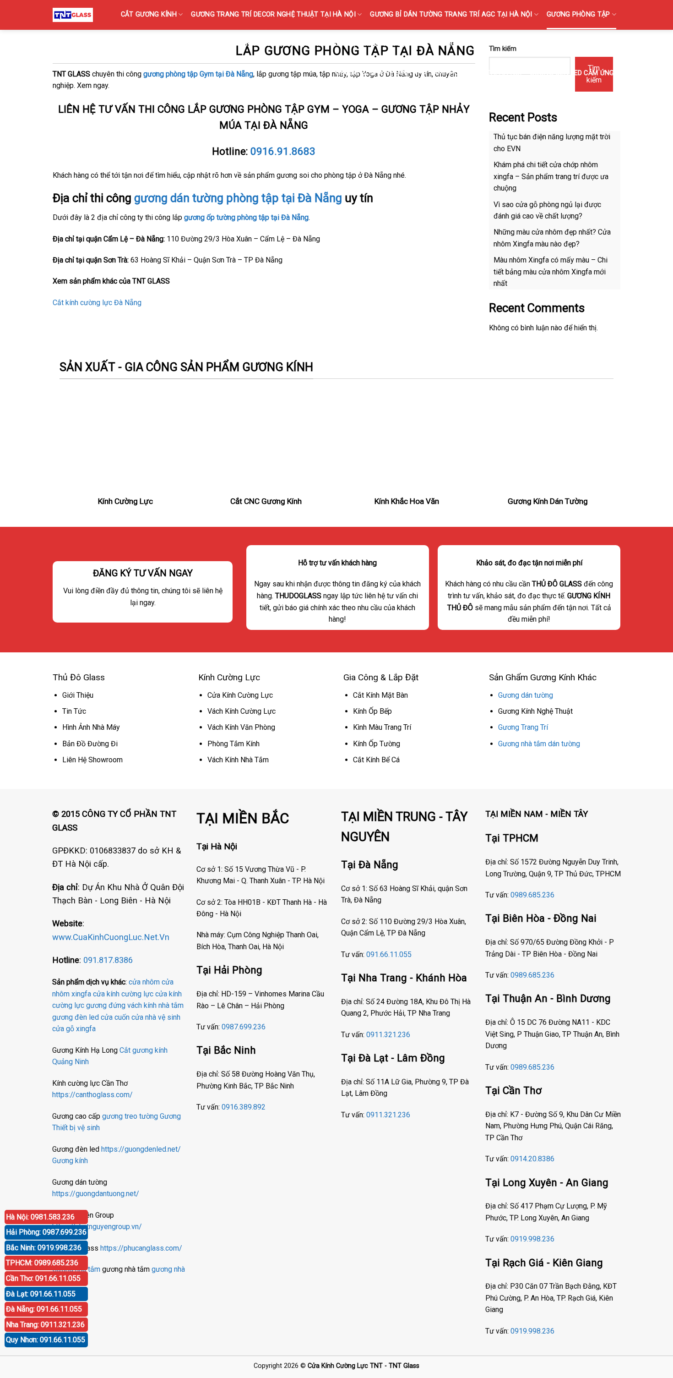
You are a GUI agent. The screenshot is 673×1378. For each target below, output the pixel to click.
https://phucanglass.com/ (141, 1248)
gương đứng (105, 1005)
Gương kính (70, 1160)
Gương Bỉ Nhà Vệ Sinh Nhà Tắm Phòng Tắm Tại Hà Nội (428, 73)
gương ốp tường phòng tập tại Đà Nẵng (246, 217)
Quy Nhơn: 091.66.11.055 (45, 1339)
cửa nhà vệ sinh (155, 1017)
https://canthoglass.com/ (92, 1094)
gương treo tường (130, 1116)
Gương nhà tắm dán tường (539, 743)
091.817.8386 (108, 960)
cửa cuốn (115, 1017)
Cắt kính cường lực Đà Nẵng (97, 302)
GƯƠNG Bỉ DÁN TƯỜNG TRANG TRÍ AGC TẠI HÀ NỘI (451, 14)
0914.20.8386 (532, 1158)
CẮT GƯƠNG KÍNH (149, 14)
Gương (170, 1116)
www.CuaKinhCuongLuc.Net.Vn (110, 937)
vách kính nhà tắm (155, 1005)
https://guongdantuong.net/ (95, 1193)
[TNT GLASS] (73, 15)
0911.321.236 (388, 1034)
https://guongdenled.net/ (141, 1149)
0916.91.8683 (282, 151)
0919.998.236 (532, 1239)
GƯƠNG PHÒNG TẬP (578, 14)
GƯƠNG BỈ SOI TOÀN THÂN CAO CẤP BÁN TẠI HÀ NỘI (526, 44)
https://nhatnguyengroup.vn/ (97, 1226)
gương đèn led (75, 1017)
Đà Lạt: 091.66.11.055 (41, 1294)
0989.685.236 (532, 895)
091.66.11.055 (389, 954)
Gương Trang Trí (523, 727)
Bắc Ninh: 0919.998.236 (43, 1247)
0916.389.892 (244, 1107)
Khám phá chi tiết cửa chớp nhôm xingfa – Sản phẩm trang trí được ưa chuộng (551, 176)
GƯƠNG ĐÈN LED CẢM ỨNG (572, 73)
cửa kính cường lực (123, 994)
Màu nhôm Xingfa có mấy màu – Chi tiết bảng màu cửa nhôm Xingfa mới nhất (551, 272)
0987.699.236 (244, 1027)
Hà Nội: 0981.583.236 (40, 1217)
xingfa (86, 1028)
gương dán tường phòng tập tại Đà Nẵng (238, 198)
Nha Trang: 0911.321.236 (45, 1324)
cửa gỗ (63, 1028)
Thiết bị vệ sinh (76, 1127)
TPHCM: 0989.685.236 (42, 1262)
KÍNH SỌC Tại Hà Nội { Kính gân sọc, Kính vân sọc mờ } (333, 44)
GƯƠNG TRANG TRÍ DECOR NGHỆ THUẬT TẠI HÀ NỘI (273, 14)
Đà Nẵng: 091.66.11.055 (44, 1309)
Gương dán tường (525, 695)
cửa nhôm (144, 982)
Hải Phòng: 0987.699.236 (46, 1232)
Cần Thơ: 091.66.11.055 (43, 1278)
